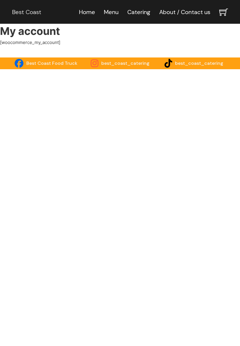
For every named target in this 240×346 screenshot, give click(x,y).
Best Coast (26, 12)
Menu (111, 12)
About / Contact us (184, 12)
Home (87, 12)
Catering (138, 12)
